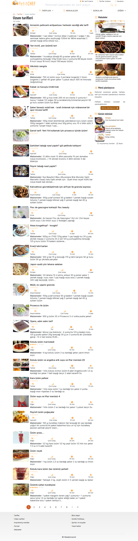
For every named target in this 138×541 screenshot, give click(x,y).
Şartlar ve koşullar (79, 523)
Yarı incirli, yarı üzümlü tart (43, 45)
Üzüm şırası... (37, 432)
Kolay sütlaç (110, 137)
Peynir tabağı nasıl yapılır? (43, 166)
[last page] (77, 507)
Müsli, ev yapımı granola (42, 285)
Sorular (97, 11)
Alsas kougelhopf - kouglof (44, 225)
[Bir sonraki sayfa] (72, 507)
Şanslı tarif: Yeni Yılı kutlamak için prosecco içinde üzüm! (58, 130)
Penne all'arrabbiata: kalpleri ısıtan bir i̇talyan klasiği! (114, 130)
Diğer (120, 11)
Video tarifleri (19, 519)
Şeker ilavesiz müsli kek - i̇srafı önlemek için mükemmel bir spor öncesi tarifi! (60, 108)
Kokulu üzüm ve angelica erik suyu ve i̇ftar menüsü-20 (57, 360)
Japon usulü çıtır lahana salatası (46, 264)
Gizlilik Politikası (78, 519)
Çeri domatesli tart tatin (114, 120)
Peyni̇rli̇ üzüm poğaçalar (42, 412)
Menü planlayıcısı (108, 108)
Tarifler (46, 11)
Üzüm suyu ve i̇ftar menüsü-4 (45, 396)
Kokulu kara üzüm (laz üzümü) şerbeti (49, 469)
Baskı (120, 143)
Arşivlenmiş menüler (107, 143)
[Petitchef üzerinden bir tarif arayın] (112, 5)
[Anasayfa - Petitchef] (14, 14)
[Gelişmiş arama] (115, 5)
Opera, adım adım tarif (41, 321)
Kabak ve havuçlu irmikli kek (44, 87)
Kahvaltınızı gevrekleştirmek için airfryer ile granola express (60, 187)
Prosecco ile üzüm (39, 305)
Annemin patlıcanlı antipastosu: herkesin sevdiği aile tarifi (59, 25)
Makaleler (72, 11)
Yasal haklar (76, 526)
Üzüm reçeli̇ (36, 451)
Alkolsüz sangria (38, 66)
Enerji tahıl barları (39, 246)
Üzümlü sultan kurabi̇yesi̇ (42, 485)
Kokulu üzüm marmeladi (42, 342)
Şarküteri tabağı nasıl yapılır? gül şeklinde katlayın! (55, 145)
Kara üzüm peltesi (39, 378)
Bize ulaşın (76, 515)
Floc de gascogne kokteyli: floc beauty (49, 207)
